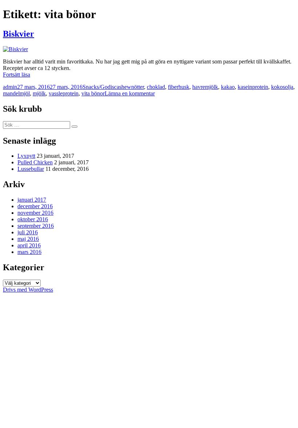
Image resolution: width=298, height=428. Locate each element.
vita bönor (93, 93)
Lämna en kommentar (130, 93)
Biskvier (18, 33)
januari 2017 (31, 200)
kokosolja (282, 87)
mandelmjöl (16, 93)
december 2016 (35, 206)
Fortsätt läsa (16, 74)
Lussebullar (30, 169)
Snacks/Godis (98, 87)
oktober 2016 (32, 219)
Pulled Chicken (35, 162)
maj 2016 (28, 239)
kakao (228, 87)
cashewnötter (129, 87)
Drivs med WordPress (28, 290)
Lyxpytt (26, 156)
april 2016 (29, 245)
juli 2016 (27, 232)
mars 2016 (29, 252)
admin (10, 87)
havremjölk (205, 87)
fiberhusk (178, 87)
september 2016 (35, 226)
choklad (156, 87)
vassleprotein (63, 93)
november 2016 (35, 213)
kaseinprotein (253, 87)
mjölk (39, 93)
